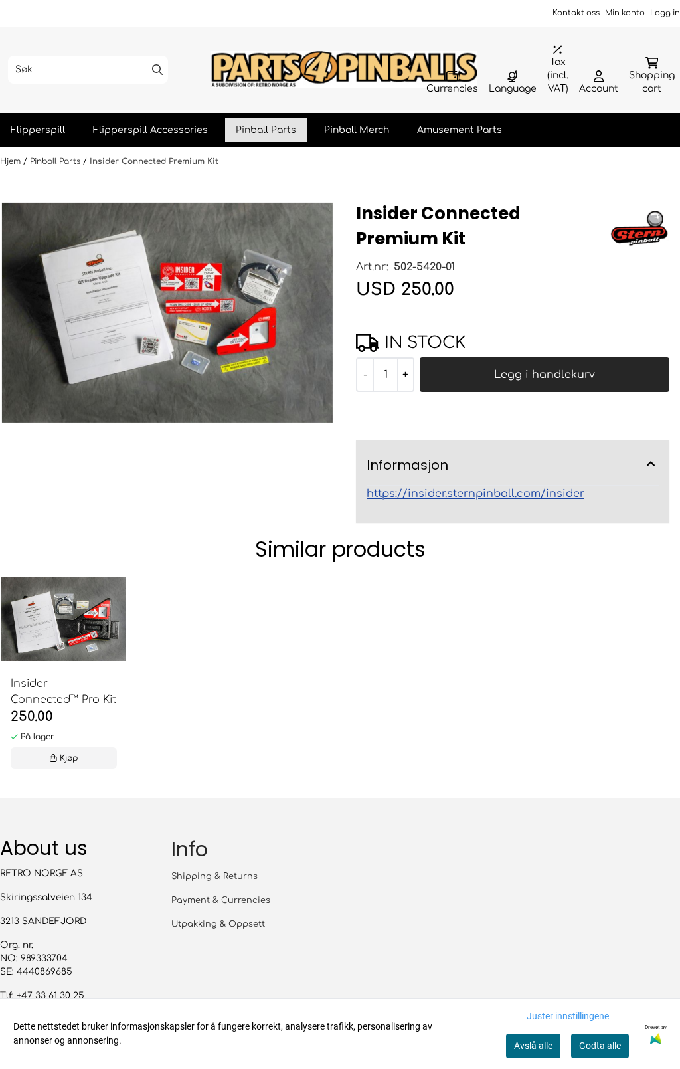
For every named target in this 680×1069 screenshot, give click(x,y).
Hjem (11, 161)
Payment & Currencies (220, 900)
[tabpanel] (64, 676)
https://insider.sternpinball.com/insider (475, 494)
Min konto (625, 13)
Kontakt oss (576, 13)
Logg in (665, 13)
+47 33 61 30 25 (50, 996)
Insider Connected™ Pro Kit (63, 692)
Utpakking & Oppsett (218, 924)
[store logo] (344, 69)
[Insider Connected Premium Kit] (167, 313)
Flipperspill (38, 130)
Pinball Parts (266, 130)
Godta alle (600, 1045)
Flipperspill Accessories (150, 130)
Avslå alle (533, 1045)
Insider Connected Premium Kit (154, 161)
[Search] (157, 70)
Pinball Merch (356, 130)
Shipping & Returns (214, 876)
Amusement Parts (459, 130)
